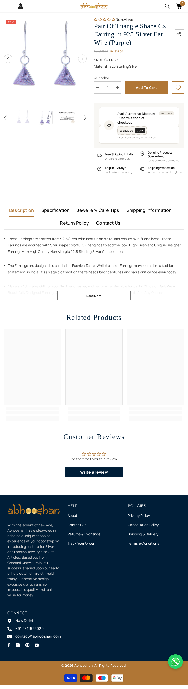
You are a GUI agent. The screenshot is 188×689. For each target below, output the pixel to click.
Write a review (94, 472)
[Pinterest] (27, 645)
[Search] (167, 6)
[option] (45, 58)
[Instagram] (18, 645)
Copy (140, 130)
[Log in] (20, 6)
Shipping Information (149, 210)
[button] (8, 58)
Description (21, 210)
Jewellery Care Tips (98, 210)
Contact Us (108, 223)
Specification (55, 210)
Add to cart (146, 87)
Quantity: (101, 77)
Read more (94, 296)
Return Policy (74, 223)
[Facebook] (8, 645)
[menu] (7, 6)
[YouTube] (36, 645)
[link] (178, 87)
